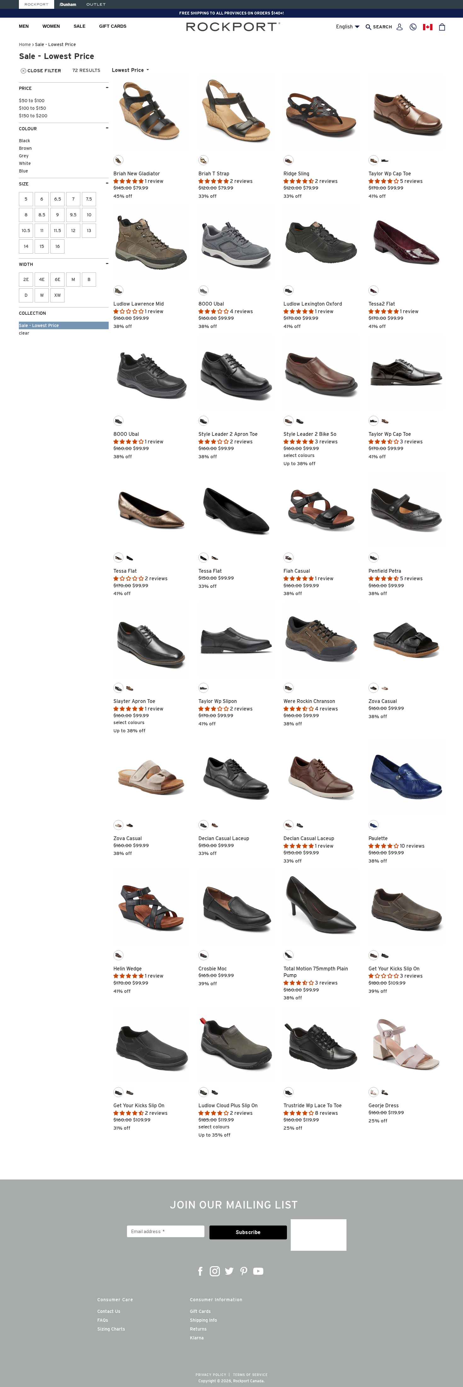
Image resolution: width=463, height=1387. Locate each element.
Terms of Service (250, 1375)
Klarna (197, 1337)
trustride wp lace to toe (312, 1106)
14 (26, 246)
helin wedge (127, 969)
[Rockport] (36, 4)
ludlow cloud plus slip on (228, 1106)
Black (24, 140)
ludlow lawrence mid (138, 304)
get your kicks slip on (394, 969)
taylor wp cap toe (390, 174)
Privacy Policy (211, 1375)
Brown (25, 148)
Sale (79, 26)
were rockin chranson (309, 701)
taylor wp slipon (217, 701)
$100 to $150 (32, 108)
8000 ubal (211, 304)
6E (57, 279)
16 (57, 246)
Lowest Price (128, 70)
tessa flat (125, 571)
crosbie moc (212, 969)
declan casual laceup (223, 838)
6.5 (57, 199)
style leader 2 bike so (309, 434)
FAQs (102, 1320)
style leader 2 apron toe (228, 434)
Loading (279, 1147)
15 (42, 246)
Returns (198, 1328)
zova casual (383, 701)
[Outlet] (96, 4)
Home (25, 44)
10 (89, 214)
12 (73, 230)
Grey (24, 155)
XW (57, 295)
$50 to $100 (31, 100)
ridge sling (296, 174)
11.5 (57, 230)
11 (41, 230)
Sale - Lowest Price (39, 325)
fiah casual (296, 571)
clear (24, 333)
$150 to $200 (33, 115)
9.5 (73, 214)
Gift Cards (112, 26)
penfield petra (385, 571)
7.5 (89, 199)
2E (26, 279)
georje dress (384, 1106)
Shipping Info (203, 1320)
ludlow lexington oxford (312, 304)
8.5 (41, 214)
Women (51, 26)
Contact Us (108, 1311)
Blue (23, 170)
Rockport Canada (248, 1380)
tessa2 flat (382, 304)
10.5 (26, 230)
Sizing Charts (111, 1328)
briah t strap (213, 174)
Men (24, 26)
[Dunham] (68, 4)
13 (89, 230)
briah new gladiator (136, 174)
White (25, 163)
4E (42, 279)
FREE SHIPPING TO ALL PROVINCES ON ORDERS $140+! (231, 13)
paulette (378, 838)
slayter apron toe (134, 701)
